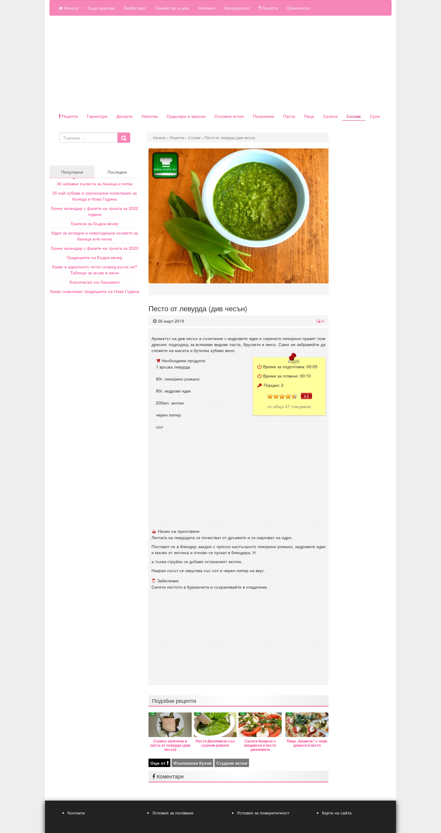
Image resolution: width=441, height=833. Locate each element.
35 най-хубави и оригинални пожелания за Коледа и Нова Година (94, 196)
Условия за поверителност (263, 813)
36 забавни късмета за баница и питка (95, 184)
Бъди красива (101, 8)
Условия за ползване (173, 813)
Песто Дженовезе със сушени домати (215, 743)
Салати (330, 116)
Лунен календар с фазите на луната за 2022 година (94, 211)
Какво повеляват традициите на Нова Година (94, 291)
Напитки (150, 116)
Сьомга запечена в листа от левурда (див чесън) (170, 745)
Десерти (124, 116)
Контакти (76, 813)
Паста (289, 116)
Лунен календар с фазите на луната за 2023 (94, 248)
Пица (309, 116)
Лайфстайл (135, 8)
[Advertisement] (221, 64)
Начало (71, 8)
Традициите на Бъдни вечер (94, 257)
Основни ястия (229, 116)
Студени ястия (231, 763)
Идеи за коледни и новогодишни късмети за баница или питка (94, 236)
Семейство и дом (172, 8)
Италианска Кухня (192, 763)
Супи (375, 116)
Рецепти (269, 8)
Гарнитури (97, 116)
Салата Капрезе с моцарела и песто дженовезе (260, 745)
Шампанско (298, 8)
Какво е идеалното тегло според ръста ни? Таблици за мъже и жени (94, 270)
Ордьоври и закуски (186, 116)
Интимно (206, 8)
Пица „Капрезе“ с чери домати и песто (307, 743)
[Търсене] (123, 138)
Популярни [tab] (72, 172)
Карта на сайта (337, 813)
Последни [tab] (117, 172)
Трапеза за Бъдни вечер (94, 223)
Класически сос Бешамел (95, 282)
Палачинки (263, 116)
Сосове (353, 116)
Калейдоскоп (237, 8)
